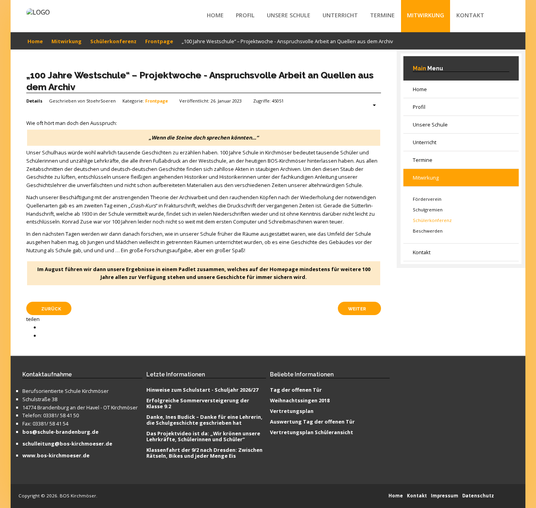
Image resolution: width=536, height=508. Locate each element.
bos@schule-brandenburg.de (60, 432)
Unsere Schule (288, 15)
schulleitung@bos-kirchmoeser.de (67, 444)
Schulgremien (428, 210)
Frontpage (156, 101)
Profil (245, 15)
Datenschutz (478, 496)
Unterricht (340, 15)
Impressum (444, 496)
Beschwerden (428, 231)
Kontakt (470, 15)
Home (215, 15)
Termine (382, 15)
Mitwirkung (425, 15)
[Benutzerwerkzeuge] (370, 105)
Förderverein (427, 199)
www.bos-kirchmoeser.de (55, 456)
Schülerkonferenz (432, 220)
